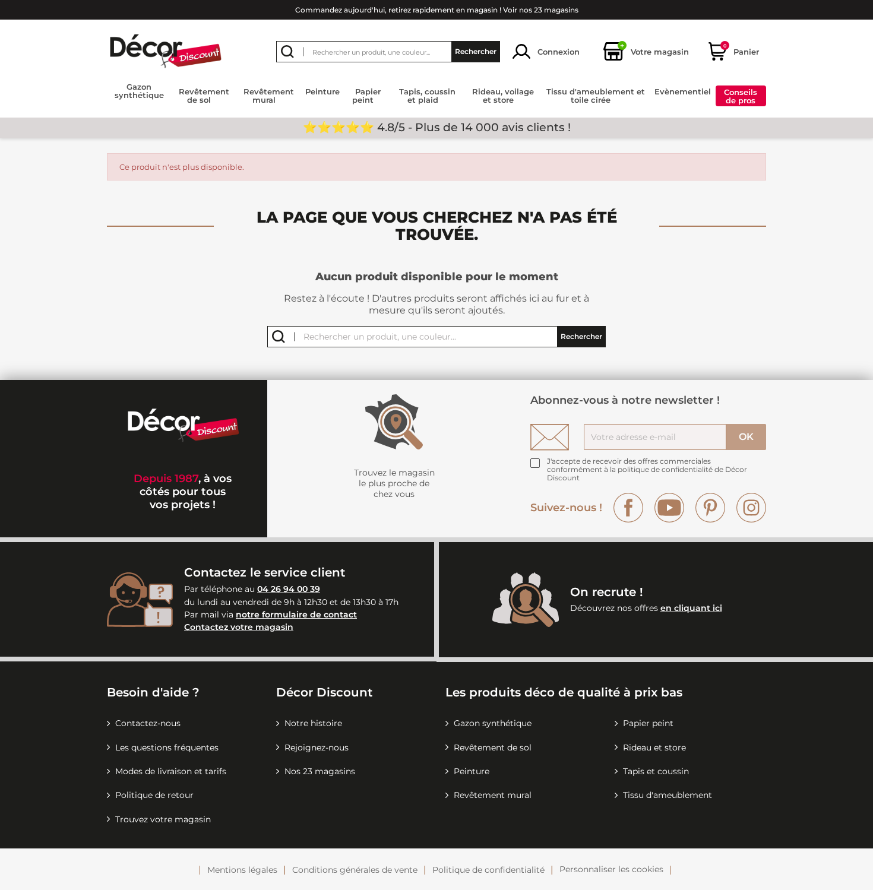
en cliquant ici (691, 608)
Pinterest (710, 507)
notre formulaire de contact (296, 614)
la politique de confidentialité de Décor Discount (647, 473)
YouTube (669, 507)
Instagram (751, 507)
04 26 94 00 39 (288, 589)
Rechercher (475, 51)
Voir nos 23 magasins (540, 9)
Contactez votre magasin (238, 627)
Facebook (628, 507)
